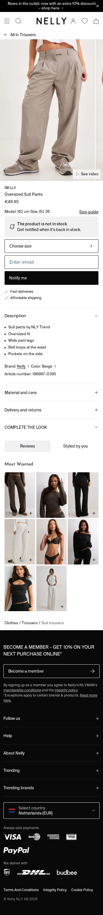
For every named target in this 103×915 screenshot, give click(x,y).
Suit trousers (52, 623)
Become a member (26, 671)
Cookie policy (82, 890)
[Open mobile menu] (6, 21)
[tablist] (51, 446)
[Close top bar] (97, 6)
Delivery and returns (23, 410)
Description (15, 315)
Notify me (18, 278)
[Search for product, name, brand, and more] (18, 21)
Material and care (21, 392)
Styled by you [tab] (75, 446)
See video (89, 174)
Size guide (88, 212)
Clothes (11, 623)
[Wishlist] (84, 21)
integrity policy (66, 690)
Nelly (10, 188)
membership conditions (22, 690)
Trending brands (18, 787)
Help (7, 735)
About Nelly (14, 753)
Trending (11, 770)
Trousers (23, 34)
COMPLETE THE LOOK (26, 427)
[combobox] (51, 246)
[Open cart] (96, 21)
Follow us (11, 718)
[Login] (73, 21)
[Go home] (51, 21)
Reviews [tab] (27, 446)
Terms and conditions (21, 890)
